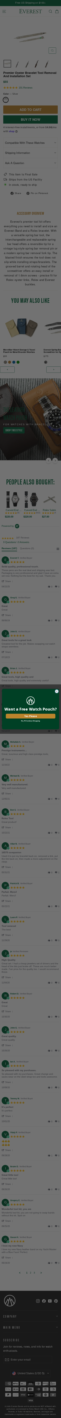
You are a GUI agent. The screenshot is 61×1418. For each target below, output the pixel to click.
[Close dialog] (56, 691)
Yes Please (30, 716)
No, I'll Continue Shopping (30, 721)
